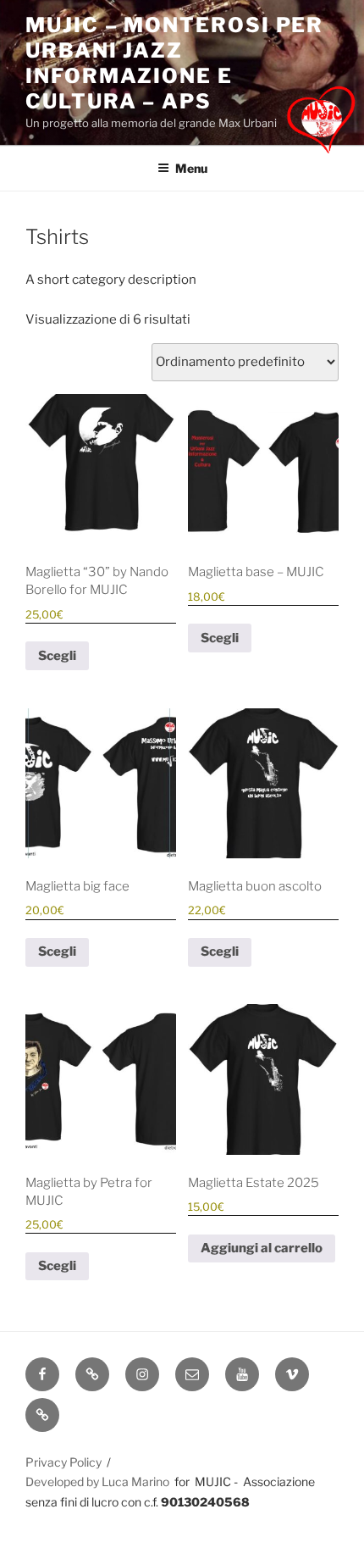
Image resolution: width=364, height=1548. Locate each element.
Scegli (57, 655)
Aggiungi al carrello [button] (262, 1248)
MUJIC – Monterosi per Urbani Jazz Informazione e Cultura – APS (174, 63)
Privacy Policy (63, 1462)
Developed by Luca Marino (97, 1481)
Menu (191, 168)
